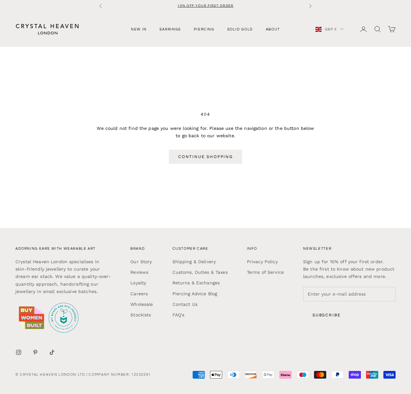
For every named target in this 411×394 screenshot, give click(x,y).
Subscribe (326, 315)
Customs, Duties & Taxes (200, 272)
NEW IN (139, 29)
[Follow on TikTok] (52, 352)
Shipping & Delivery (194, 261)
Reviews (139, 272)
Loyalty (138, 282)
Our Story (141, 261)
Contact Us (184, 304)
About (273, 29)
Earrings (170, 29)
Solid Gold (240, 29)
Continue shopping (205, 156)
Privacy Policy (262, 261)
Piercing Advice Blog (194, 293)
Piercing (204, 29)
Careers (139, 293)
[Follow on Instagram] (18, 352)
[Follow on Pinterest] (35, 352)
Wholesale (141, 304)
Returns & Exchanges (196, 282)
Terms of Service (265, 272)
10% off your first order (205, 5)
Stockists (140, 314)
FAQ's (178, 314)
